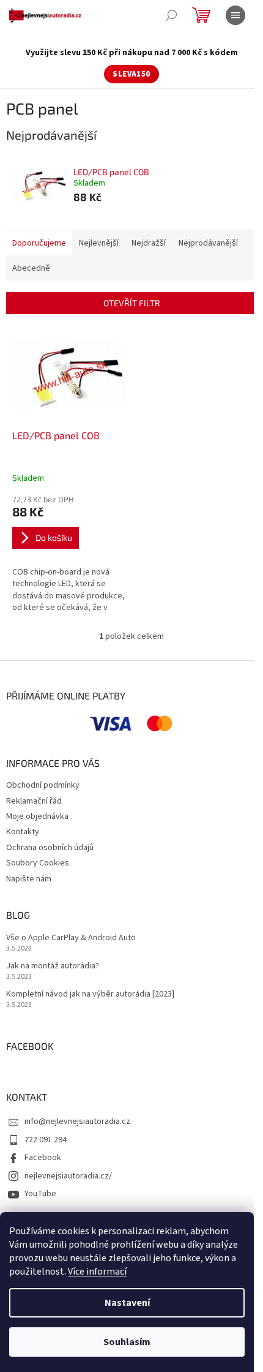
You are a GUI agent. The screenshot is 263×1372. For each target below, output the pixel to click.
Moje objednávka (37, 816)
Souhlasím (126, 1342)
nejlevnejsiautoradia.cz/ (68, 1176)
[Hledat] (171, 15)
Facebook (42, 1158)
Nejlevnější (99, 243)
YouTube (40, 1194)
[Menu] (235, 15)
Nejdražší (149, 243)
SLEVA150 (131, 74)
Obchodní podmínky (43, 785)
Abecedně (31, 268)
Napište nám (28, 879)
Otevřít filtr (131, 303)
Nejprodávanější (208, 243)
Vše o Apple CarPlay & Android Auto (71, 938)
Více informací (97, 1271)
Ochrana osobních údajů (50, 848)
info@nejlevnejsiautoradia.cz (77, 1121)
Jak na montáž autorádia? (52, 966)
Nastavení (127, 1303)
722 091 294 (45, 1140)
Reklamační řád (34, 801)
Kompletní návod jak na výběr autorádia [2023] (90, 994)
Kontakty (22, 832)
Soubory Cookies (37, 863)
